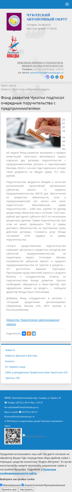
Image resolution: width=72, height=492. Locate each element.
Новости (10, 350)
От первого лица (15, 366)
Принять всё (9, 489)
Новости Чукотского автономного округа (25, 89)
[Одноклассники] (29, 333)
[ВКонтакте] (24, 333)
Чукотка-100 (12, 378)
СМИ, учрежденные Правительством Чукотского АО (36, 372)
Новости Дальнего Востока (21, 355)
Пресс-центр (8, 85)
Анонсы (9, 361)
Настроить (26, 489)
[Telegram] (34, 333)
